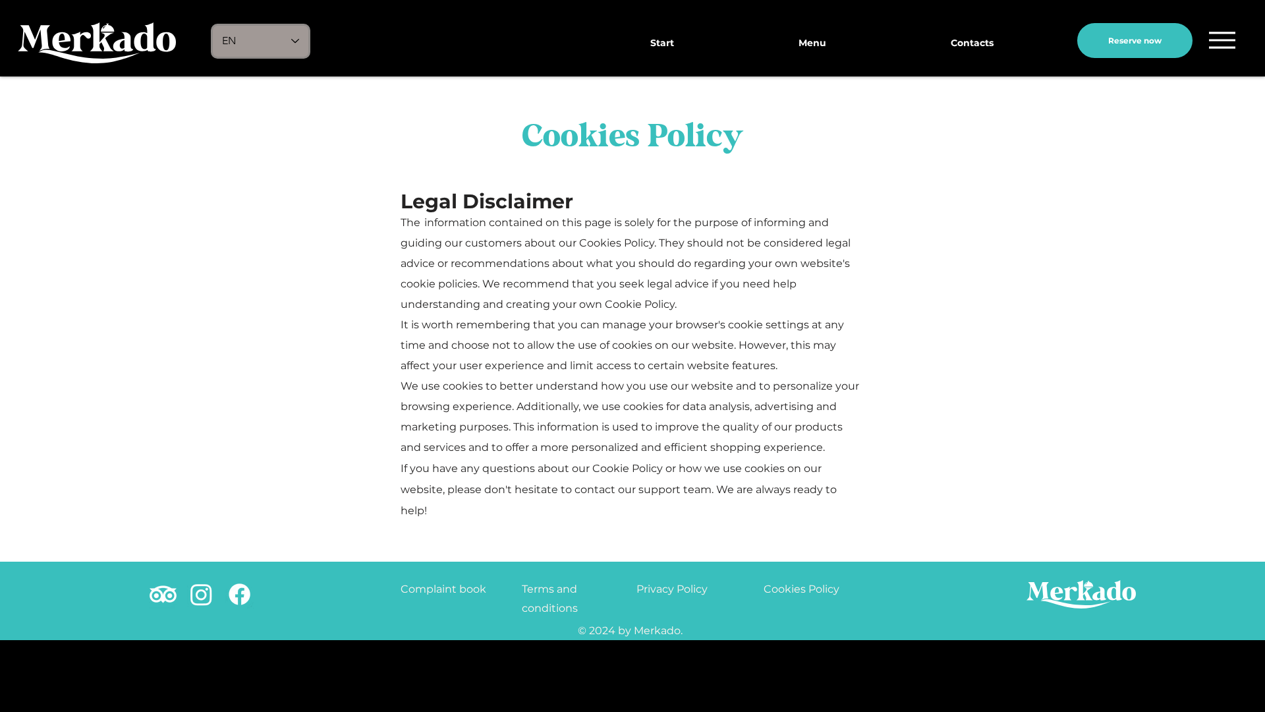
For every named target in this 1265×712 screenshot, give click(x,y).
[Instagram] (201, 594)
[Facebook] (239, 594)
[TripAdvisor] (163, 594)
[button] (1222, 40)
